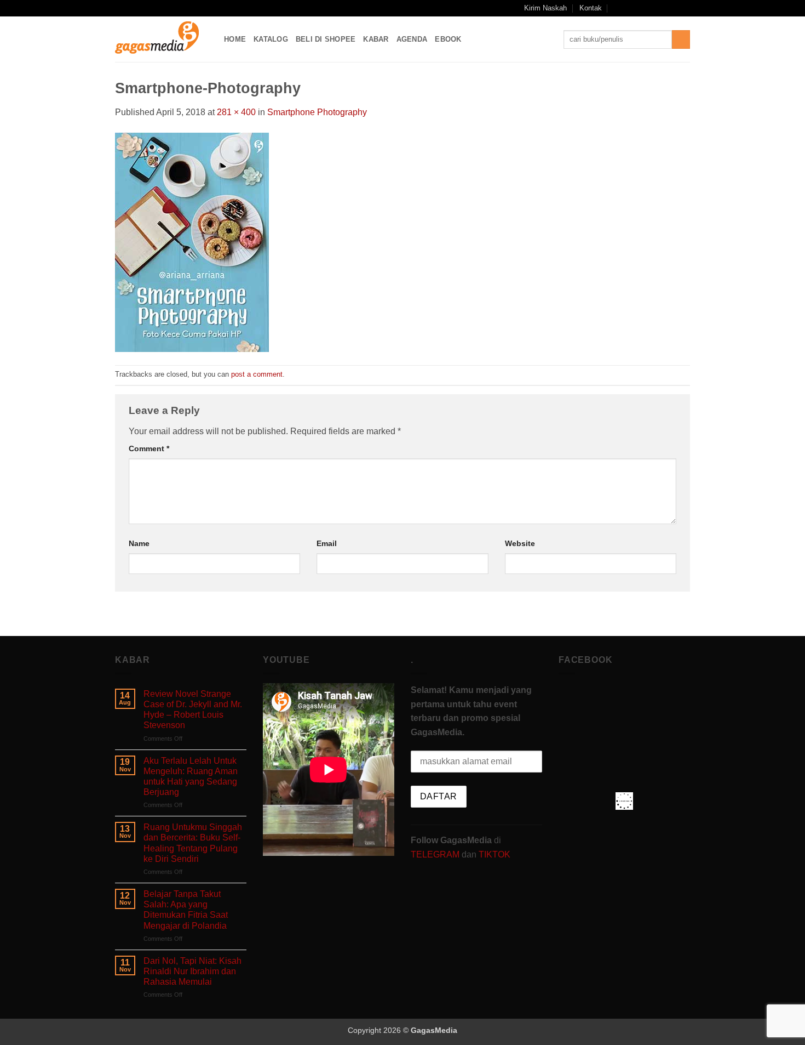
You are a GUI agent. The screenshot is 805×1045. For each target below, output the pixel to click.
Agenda (412, 39)
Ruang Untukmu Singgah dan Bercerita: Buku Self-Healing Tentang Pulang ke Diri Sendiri (192, 843)
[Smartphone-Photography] (192, 241)
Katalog (271, 39)
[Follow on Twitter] (663, 8)
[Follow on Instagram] (643, 8)
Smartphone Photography (317, 112)
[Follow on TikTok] (653, 8)
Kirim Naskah (545, 8)
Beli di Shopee (326, 39)
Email (327, 543)
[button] (617, 8)
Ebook (448, 39)
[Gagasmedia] (161, 39)
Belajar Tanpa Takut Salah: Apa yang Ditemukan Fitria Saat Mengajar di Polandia (185, 909)
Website (520, 543)
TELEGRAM (436, 854)
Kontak (590, 8)
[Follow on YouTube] (674, 8)
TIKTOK (494, 854)
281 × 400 (236, 112)
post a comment (257, 374)
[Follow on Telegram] (684, 8)
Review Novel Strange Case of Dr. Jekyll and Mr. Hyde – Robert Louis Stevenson (192, 709)
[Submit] (681, 39)
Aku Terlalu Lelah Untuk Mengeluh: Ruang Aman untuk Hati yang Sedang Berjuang (190, 776)
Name (139, 543)
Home (235, 39)
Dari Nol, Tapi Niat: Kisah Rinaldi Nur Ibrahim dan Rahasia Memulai (192, 971)
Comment (149, 448)
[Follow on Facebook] (632, 8)
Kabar (375, 39)
